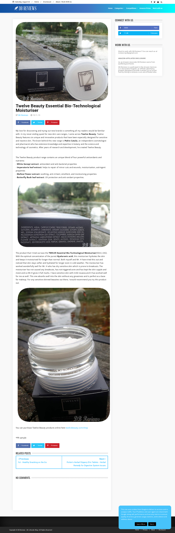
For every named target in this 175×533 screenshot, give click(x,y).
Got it (152, 524)
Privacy (145, 530)
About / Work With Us (64, 2)
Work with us (157, 8)
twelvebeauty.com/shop (77, 427)
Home (36, 2)
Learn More (141, 524)
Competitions (131, 8)
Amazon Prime (145, 8)
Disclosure (47, 2)
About (153, 530)
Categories (119, 8)
